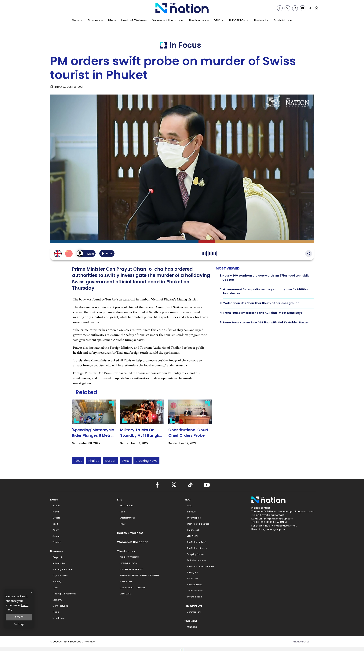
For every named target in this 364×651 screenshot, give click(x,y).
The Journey (197, 20)
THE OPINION (237, 20)
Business (94, 20)
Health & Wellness (134, 20)
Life (110, 20)
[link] (94, 426)
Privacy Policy (301, 641)
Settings (19, 624)
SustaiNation (283, 20)
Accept (19, 617)
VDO (217, 20)
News (76, 20)
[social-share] (280, 8)
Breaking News (146, 461)
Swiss (125, 461)
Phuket (93, 461)
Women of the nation (167, 20)
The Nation (89, 641)
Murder (110, 461)
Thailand (260, 20)
